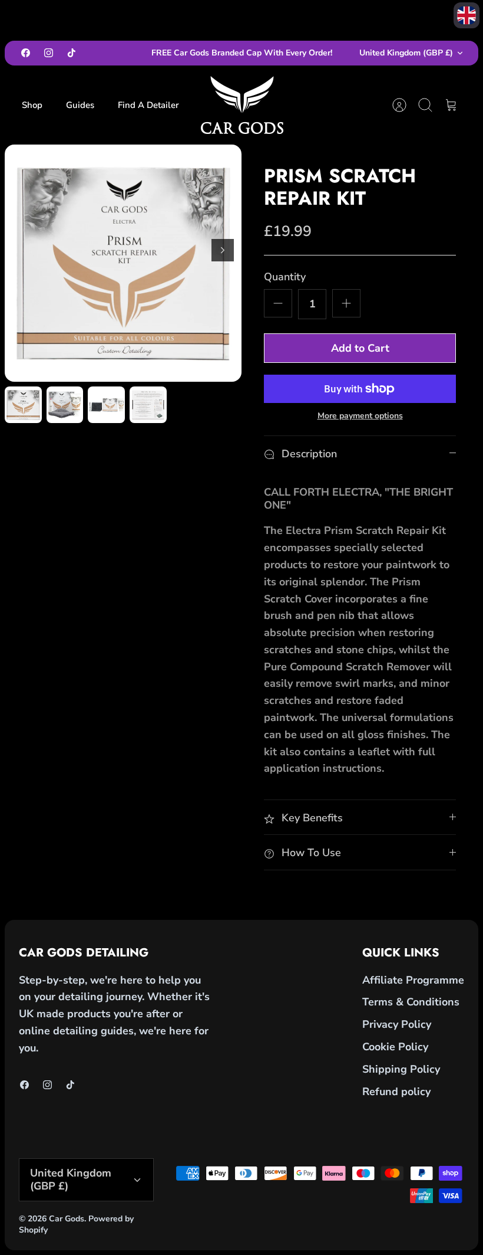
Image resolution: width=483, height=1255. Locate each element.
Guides (80, 105)
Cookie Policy (395, 1047)
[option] (123, 263)
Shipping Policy (401, 1069)
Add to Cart (360, 348)
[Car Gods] (242, 105)
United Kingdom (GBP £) (406, 52)
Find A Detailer (148, 105)
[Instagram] (48, 53)
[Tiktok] (71, 53)
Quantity (285, 277)
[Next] (223, 250)
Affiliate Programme (413, 980)
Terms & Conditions (410, 1002)
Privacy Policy (396, 1024)
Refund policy (396, 1091)
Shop (32, 105)
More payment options (360, 416)
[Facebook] (25, 53)
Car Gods (66, 1218)
